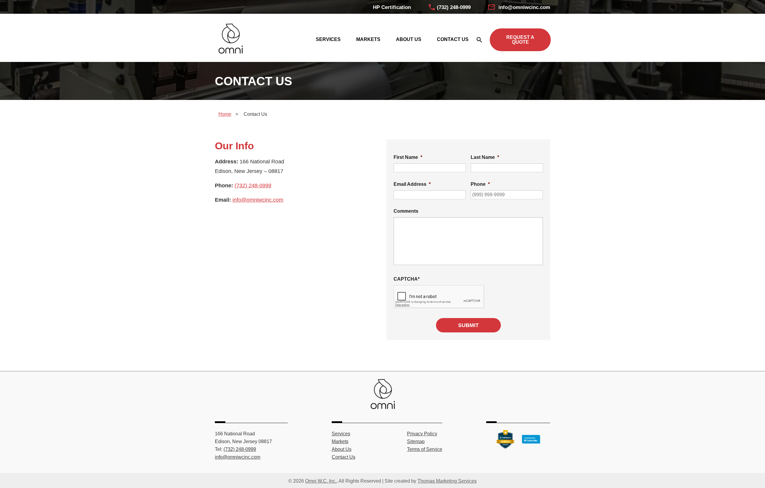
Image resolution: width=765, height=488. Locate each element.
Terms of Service (424, 449)
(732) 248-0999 (454, 7)
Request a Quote (520, 40)
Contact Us (343, 457)
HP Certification (392, 7)
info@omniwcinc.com (524, 7)
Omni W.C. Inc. (320, 481)
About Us (341, 449)
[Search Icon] (479, 39)
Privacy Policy (422, 433)
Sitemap (416, 441)
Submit (468, 325)
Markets (340, 441)
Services (341, 433)
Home (224, 114)
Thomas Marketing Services (447, 481)
